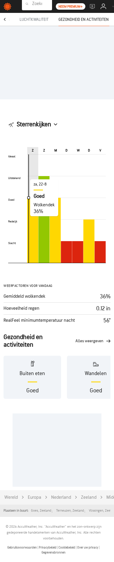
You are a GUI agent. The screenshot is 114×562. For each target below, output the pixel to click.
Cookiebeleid (67, 547)
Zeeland (88, 497)
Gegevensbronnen (53, 552)
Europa (34, 497)
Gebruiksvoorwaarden (22, 547)
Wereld (11, 497)
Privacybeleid (48, 547)
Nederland (61, 497)
